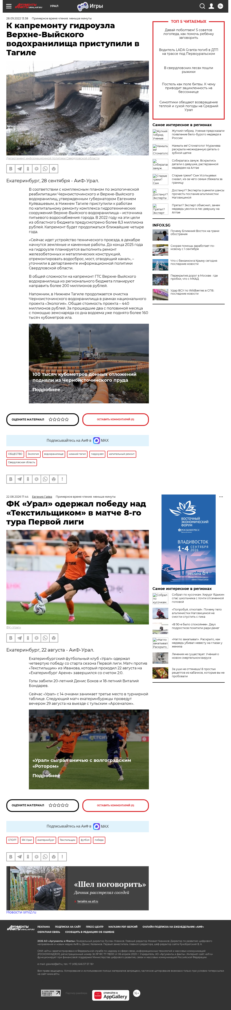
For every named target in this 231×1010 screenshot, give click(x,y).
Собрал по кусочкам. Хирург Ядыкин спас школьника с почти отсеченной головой (198, 598)
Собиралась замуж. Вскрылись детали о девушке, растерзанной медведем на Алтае (195, 164)
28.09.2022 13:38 (17, 18)
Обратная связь (48, 932)
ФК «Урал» (13, 627)
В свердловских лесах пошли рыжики (188, 70)
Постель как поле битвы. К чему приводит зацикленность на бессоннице (188, 88)
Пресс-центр (94, 926)
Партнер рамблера (76, 993)
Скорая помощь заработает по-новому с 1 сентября (193, 247)
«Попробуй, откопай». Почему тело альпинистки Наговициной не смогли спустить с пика (197, 613)
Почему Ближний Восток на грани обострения (195, 232)
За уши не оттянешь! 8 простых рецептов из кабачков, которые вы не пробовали (198, 672)
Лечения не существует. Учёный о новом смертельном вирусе (195, 655)
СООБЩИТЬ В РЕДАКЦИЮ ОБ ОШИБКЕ (89, 932)
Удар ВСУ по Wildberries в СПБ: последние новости (192, 292)
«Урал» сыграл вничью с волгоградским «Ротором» (81, 763)
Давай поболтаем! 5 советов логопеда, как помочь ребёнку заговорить (188, 34)
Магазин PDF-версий (123, 926)
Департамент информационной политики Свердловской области (52, 158)
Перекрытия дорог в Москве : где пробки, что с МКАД (194, 277)
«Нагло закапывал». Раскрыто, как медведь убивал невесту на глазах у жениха (197, 643)
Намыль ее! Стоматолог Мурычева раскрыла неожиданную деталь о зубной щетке (196, 149)
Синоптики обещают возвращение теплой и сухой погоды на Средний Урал (188, 106)
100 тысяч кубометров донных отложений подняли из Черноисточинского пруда (84, 377)
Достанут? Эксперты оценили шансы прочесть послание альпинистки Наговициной (198, 194)
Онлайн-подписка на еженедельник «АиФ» (173, 926)
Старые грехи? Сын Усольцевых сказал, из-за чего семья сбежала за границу (197, 179)
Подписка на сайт (68, 926)
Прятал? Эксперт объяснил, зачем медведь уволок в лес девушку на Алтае (196, 208)
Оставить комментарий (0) (115, 419)
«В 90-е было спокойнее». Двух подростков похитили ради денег (195, 626)
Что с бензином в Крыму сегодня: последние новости (194, 262)
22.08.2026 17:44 (17, 496)
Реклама (43, 926)
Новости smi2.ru (21, 912)
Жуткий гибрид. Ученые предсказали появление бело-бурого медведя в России (198, 134)
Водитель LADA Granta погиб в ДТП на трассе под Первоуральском (188, 52)
